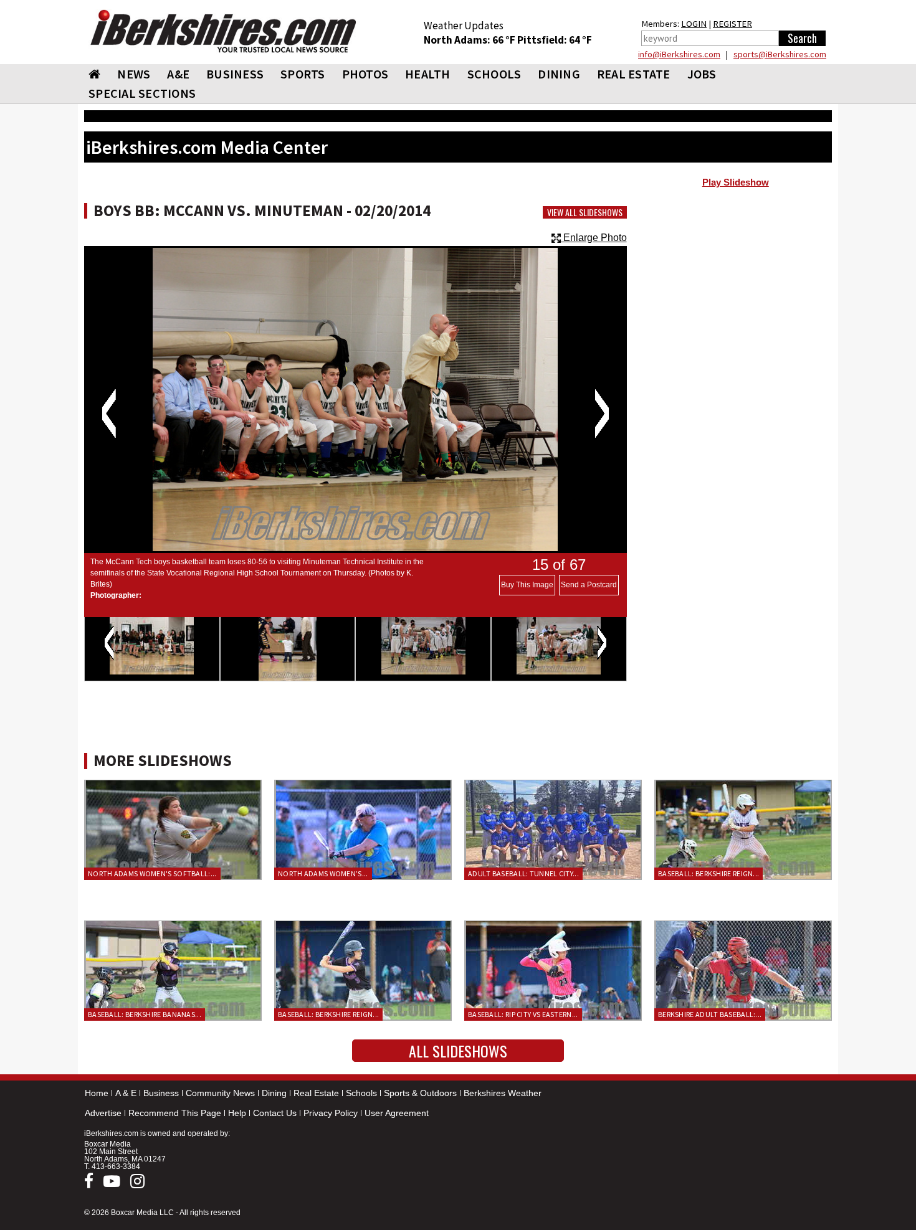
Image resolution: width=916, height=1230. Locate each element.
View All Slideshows (585, 212)
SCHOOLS (494, 74)
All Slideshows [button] (458, 1050)
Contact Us (275, 1113)
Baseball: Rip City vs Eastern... (523, 1014)
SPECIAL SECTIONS (142, 93)
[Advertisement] (735, 293)
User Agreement (397, 1113)
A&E (178, 74)
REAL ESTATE (633, 74)
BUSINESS (235, 74)
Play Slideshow (735, 182)
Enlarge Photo (594, 237)
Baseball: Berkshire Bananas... (144, 1014)
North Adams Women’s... (323, 873)
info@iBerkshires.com (679, 54)
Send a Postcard (589, 584)
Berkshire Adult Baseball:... (709, 1014)
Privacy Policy (330, 1113)
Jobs (702, 74)
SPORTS (302, 74)
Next (601, 413)
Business (161, 1093)
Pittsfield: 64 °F (554, 40)
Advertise (103, 1113)
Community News (220, 1093)
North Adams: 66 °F (470, 40)
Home (96, 1093)
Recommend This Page (174, 1113)
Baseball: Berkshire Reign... (708, 873)
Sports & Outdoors (420, 1093)
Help (237, 1113)
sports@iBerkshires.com (779, 54)
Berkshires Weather (502, 1093)
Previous (109, 413)
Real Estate (316, 1093)
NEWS (133, 74)
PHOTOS (365, 74)
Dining (274, 1093)
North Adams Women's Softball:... (152, 873)
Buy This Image (527, 584)
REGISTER (732, 23)
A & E (125, 1093)
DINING (559, 74)
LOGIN (694, 23)
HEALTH (428, 74)
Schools (361, 1093)
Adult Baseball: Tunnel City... (523, 873)
